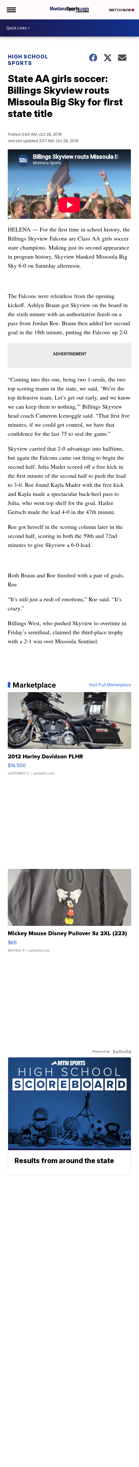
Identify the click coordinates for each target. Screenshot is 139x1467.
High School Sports (28, 59)
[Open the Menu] (11, 10)
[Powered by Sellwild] (121, 1051)
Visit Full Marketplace (110, 685)
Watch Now (120, 10)
